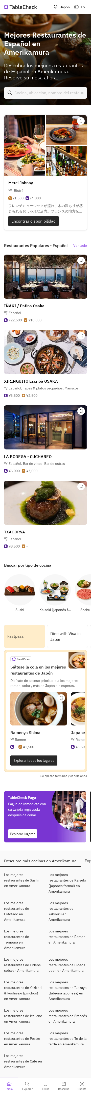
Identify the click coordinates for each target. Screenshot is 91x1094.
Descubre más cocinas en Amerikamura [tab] (40, 860)
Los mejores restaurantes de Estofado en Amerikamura (16, 911)
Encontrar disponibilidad (33, 221)
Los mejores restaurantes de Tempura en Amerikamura (16, 939)
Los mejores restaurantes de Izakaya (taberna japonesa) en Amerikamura (67, 990)
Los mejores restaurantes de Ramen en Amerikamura (67, 937)
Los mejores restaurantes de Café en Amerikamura (23, 1061)
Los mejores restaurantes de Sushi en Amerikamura (21, 880)
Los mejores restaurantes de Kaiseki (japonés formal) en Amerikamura (67, 883)
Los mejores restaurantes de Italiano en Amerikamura (23, 1016)
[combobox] (45, 93)
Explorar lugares (22, 834)
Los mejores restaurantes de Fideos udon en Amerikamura (67, 965)
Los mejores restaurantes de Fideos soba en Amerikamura (22, 965)
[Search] (9, 93)
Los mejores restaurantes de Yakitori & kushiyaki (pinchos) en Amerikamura (23, 990)
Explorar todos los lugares (33, 760)
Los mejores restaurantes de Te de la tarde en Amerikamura (67, 1038)
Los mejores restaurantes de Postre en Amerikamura (22, 1038)
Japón (65, 7)
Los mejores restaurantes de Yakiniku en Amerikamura (61, 911)
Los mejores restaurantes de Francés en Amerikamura (68, 1016)
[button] (44, 388)
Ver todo (80, 245)
